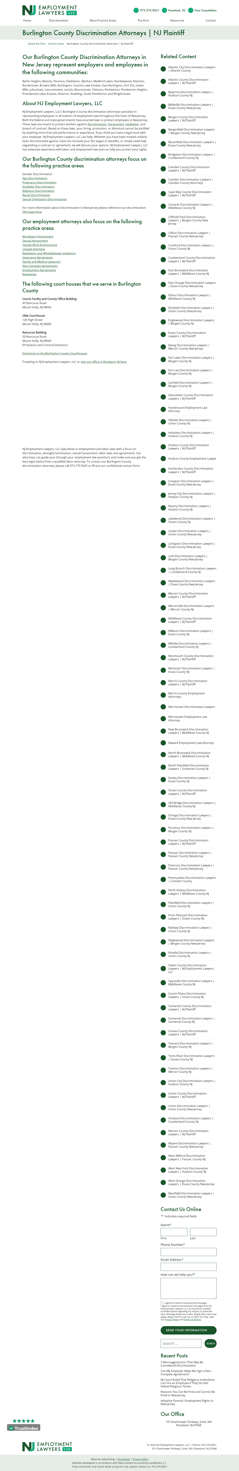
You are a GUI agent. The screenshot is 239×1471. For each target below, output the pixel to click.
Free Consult (206, 10)
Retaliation (29, 274)
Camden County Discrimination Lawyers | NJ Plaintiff (189, 168)
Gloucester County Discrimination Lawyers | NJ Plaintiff (190, 396)
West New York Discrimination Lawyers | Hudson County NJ (188, 1170)
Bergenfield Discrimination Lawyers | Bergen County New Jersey (191, 131)
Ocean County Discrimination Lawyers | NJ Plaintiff (187, 792)
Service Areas (56, 43)
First (163, 1238)
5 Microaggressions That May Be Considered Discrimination (182, 1364)
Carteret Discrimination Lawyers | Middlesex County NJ (190, 206)
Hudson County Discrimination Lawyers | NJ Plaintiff (188, 446)
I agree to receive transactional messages (185, 1302)
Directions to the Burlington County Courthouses (54, 353)
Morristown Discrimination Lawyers (191, 707)
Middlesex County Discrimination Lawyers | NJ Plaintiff (190, 620)
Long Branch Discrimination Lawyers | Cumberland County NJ (192, 570)
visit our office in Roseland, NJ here (103, 362)
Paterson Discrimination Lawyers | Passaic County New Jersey (191, 867)
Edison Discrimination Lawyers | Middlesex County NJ (189, 296)
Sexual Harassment (35, 241)
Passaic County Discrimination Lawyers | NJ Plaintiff (188, 842)
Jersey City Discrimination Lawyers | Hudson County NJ (192, 495)
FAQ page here (32, 212)
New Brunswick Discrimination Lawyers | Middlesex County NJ (188, 731)
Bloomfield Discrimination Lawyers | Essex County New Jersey (192, 143)
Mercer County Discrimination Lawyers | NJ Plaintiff (188, 595)
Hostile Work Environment (39, 245)
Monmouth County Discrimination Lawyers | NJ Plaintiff (190, 657)
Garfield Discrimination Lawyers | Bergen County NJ (190, 384)
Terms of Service (192, 1319)
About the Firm (36, 43)
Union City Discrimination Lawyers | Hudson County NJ (192, 1082)
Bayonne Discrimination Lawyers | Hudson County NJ (191, 93)
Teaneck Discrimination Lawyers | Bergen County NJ (190, 1045)
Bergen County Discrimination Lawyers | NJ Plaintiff (188, 118)
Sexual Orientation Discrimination (44, 199)
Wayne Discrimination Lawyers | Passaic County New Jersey (189, 1145)
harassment (116, 124)
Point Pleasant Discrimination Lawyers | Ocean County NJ (188, 916)
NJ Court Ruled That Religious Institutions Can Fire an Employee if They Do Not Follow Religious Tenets (188, 1383)
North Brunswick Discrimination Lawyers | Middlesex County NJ (189, 754)
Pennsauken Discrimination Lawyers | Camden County (192, 879)
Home (27, 20)
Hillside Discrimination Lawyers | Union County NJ (190, 421)
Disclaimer (124, 1459)
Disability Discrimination (38, 187)
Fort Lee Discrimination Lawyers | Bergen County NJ (190, 371)
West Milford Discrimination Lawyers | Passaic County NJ (186, 1157)
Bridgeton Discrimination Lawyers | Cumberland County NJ (191, 156)
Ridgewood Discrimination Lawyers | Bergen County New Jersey (191, 941)
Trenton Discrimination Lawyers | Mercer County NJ (190, 1070)
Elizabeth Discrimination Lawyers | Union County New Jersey (191, 309)
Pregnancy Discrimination (39, 182)
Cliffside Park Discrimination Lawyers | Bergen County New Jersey (188, 220)
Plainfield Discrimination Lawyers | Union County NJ (191, 904)
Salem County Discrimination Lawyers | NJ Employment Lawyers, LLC (191, 968)
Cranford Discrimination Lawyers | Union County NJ (191, 247)
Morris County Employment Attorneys (186, 695)
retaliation (132, 124)
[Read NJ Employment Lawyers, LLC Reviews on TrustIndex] (23, 1428)
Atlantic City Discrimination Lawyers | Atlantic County (191, 68)
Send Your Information (186, 1330)
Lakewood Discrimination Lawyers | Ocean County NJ (191, 520)
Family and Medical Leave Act (41, 262)
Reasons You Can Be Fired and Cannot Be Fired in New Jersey (188, 1393)
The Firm (143, 20)
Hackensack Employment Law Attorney (187, 409)
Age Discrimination (34, 178)
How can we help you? (178, 1274)
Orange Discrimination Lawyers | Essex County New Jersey (190, 817)
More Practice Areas (103, 20)
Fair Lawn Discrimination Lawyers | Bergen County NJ (191, 359)
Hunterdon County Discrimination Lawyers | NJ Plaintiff (190, 470)
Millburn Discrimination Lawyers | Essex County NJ (190, 632)
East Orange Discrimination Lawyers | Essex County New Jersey (192, 284)
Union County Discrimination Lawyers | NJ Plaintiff (187, 1095)
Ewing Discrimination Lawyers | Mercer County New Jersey (189, 346)
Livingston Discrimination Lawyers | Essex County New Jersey (192, 545)
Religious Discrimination (38, 191)
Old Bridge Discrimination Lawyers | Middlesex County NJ (192, 804)
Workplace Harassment (37, 236)
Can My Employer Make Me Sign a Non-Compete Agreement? (186, 1372)
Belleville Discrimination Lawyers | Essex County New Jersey (190, 106)
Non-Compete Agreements (40, 266)
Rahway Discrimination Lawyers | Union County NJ (190, 929)
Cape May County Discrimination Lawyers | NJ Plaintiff (189, 193)
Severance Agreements (37, 257)
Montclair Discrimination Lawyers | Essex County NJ (191, 670)
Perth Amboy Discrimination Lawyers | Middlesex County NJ (188, 891)
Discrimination (58, 20)
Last (192, 1238)
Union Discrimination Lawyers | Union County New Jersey (189, 1107)
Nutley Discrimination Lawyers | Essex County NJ (189, 779)
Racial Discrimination (36, 195)
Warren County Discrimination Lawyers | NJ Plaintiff (188, 1132)
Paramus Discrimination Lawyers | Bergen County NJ (191, 829)
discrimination (97, 124)
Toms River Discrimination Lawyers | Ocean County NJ (191, 1057)
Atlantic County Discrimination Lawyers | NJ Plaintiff (188, 81)
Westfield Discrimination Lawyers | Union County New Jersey (191, 1195)
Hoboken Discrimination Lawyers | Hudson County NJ (191, 434)
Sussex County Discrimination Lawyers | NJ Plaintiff (188, 1032)
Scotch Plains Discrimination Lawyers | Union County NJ (187, 995)
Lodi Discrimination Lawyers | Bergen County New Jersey (188, 557)
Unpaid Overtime (33, 249)
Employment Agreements (39, 270)
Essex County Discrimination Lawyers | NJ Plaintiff (187, 334)
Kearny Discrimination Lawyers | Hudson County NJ (189, 507)
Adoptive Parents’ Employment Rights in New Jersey (187, 1402)
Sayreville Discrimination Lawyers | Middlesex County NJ (191, 982)
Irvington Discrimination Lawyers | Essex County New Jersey (191, 482)
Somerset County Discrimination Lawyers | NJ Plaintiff (189, 1007)
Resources (177, 20)
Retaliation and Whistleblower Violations (49, 253)
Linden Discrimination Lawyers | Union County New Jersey (189, 532)
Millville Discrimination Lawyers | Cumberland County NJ (190, 645)
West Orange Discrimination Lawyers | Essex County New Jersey (191, 1182)
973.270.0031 (149, 10)
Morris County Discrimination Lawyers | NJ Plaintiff (187, 682)
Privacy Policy (172, 1319)
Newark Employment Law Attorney (191, 743)
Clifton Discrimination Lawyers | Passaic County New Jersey (189, 234)
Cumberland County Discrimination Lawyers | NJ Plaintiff (191, 259)
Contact (211, 20)
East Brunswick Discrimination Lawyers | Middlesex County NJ (188, 272)
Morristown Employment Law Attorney (187, 718)
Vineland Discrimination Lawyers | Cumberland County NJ (191, 1120)
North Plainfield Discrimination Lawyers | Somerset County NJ (188, 767)
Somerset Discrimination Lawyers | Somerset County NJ (191, 1020)
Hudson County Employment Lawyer (192, 458)
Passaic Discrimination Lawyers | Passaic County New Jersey (190, 854)
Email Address (172, 1260)
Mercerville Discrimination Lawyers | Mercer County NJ (191, 607)
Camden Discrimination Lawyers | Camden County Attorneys (190, 181)
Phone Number (173, 1245)
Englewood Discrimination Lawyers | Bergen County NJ (191, 321)
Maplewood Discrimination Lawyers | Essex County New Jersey (191, 582)
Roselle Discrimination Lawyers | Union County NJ (190, 954)
